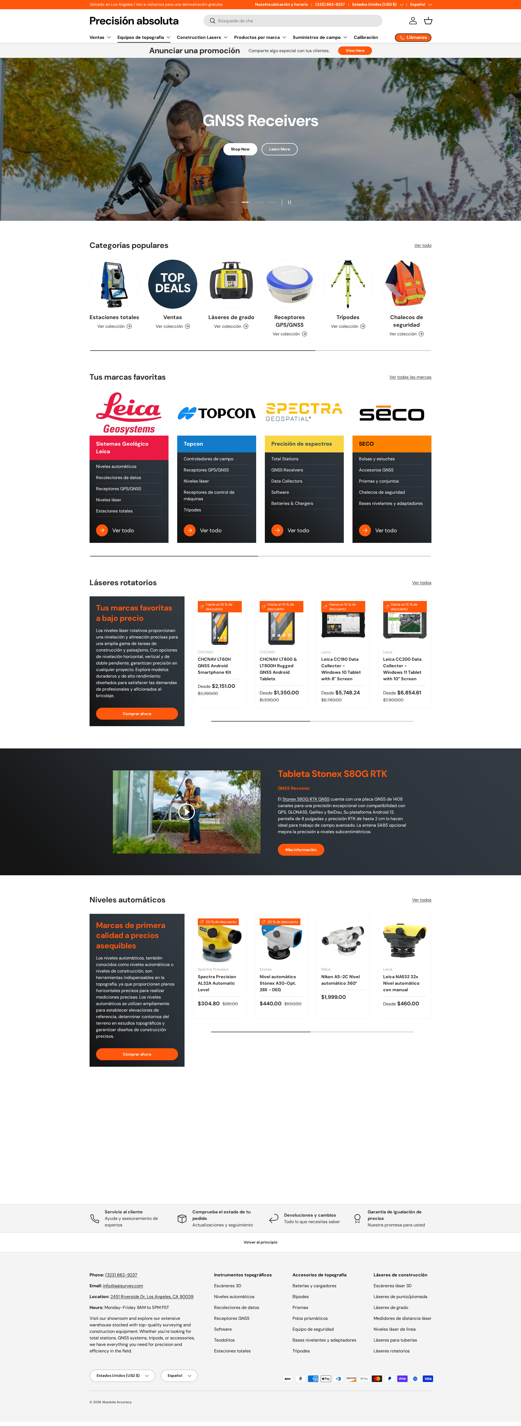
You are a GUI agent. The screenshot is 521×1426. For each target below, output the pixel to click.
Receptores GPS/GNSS (289, 321)
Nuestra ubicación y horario (281, 4)
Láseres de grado (231, 317)
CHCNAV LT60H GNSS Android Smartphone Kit (214, 665)
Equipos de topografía (140, 37)
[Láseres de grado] (231, 284)
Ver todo (422, 245)
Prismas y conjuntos (379, 481)
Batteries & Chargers (292, 503)
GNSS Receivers (287, 470)
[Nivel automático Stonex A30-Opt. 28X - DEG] (282, 940)
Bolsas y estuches (377, 459)
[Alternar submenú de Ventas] (109, 37)
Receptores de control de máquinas (209, 495)
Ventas (97, 37)
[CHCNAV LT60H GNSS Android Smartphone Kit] (220, 623)
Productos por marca (257, 37)
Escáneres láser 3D (393, 1286)
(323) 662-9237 (330, 4)
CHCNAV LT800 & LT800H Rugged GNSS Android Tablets (278, 669)
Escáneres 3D (227, 1286)
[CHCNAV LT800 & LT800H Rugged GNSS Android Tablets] (282, 623)
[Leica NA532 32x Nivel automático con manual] (405, 940)
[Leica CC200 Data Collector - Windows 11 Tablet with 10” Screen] (405, 623)
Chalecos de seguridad (406, 321)
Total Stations (284, 459)
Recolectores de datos (118, 477)
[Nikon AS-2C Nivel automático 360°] (343, 940)
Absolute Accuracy (116, 1402)
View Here (355, 50)
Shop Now (240, 149)
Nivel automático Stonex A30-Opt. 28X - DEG (278, 983)
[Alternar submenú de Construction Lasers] (225, 37)
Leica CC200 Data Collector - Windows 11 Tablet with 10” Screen (402, 669)
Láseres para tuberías (395, 1340)
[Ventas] (172, 284)
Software (280, 492)
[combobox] (293, 21)
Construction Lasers (199, 37)
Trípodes (348, 317)
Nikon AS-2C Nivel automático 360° (340, 980)
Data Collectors (286, 481)
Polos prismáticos (310, 1318)
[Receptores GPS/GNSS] (289, 284)
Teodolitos (224, 1340)
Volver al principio (261, 1242)
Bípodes (301, 1296)
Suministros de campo (317, 37)
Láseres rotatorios (392, 1351)
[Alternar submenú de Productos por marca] (284, 37)
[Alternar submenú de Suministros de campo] (345, 37)
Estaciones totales (114, 317)
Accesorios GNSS (376, 470)
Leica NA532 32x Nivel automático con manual (401, 983)
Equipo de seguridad (313, 1329)
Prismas (300, 1307)
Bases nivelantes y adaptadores (391, 503)
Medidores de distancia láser (402, 1318)
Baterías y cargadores (314, 1286)
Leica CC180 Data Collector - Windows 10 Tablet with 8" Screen (341, 669)
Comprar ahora (137, 713)
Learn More (279, 149)
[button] (428, 21)
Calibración (366, 37)
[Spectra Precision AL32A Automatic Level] (220, 940)
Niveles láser (108, 500)
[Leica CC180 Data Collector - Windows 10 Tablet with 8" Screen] (343, 623)
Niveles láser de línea (395, 1329)
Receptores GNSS (231, 1318)
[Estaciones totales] (114, 284)
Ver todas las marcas (410, 377)
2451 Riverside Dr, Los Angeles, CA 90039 (151, 1296)
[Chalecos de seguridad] (406, 284)
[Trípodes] (348, 284)
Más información (301, 849)
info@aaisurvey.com (123, 1286)
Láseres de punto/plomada (400, 1296)
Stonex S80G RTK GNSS (305, 799)
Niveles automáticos (116, 466)
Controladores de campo (208, 459)
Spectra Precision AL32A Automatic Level (217, 983)
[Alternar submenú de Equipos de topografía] (168, 37)
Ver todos (421, 582)
